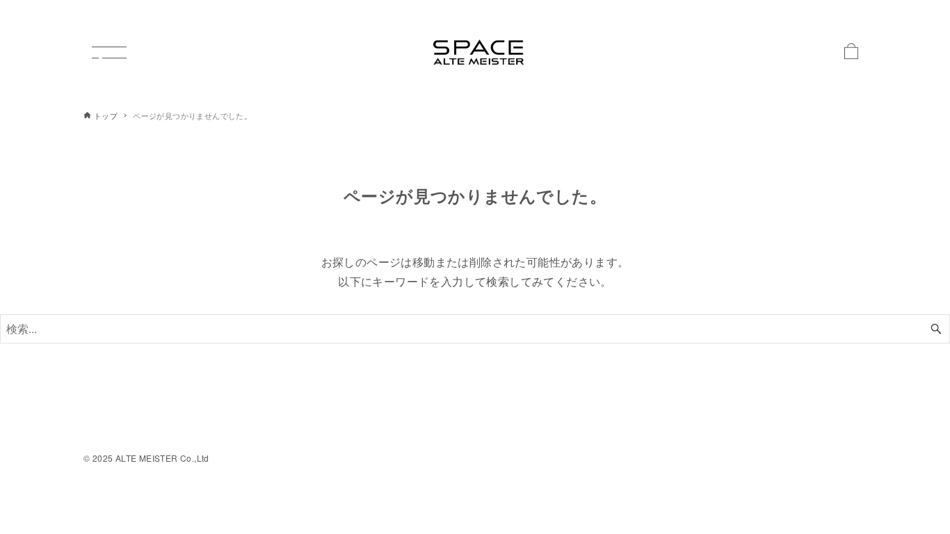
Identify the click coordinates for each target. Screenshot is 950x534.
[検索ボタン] (936, 328)
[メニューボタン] (109, 52)
